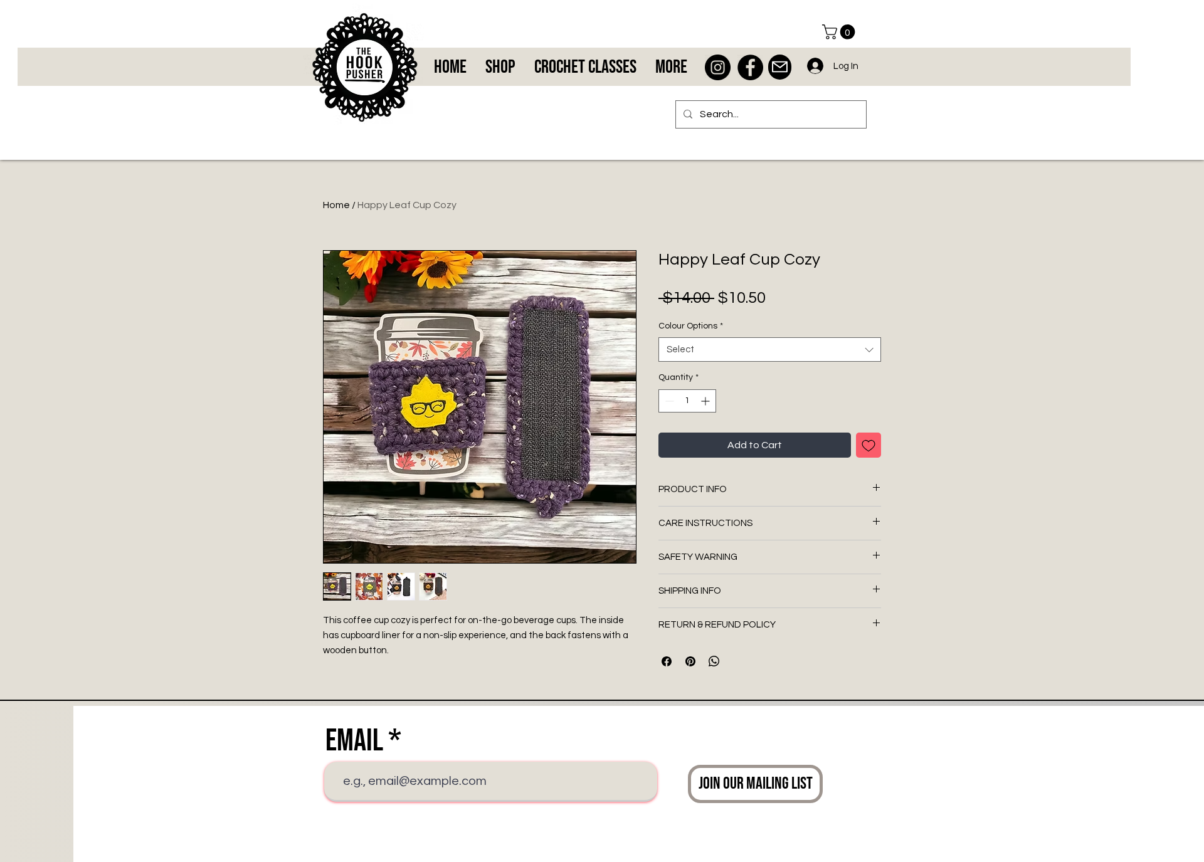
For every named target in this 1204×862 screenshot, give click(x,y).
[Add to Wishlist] (868, 445)
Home (336, 205)
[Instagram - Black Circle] (718, 67)
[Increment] (706, 401)
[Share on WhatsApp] (714, 661)
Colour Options (690, 326)
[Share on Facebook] (666, 661)
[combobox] (769, 349)
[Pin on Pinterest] (690, 661)
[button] (840, 31)
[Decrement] (668, 401)
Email (354, 741)
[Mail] (779, 67)
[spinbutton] (687, 401)
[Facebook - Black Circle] (750, 67)
